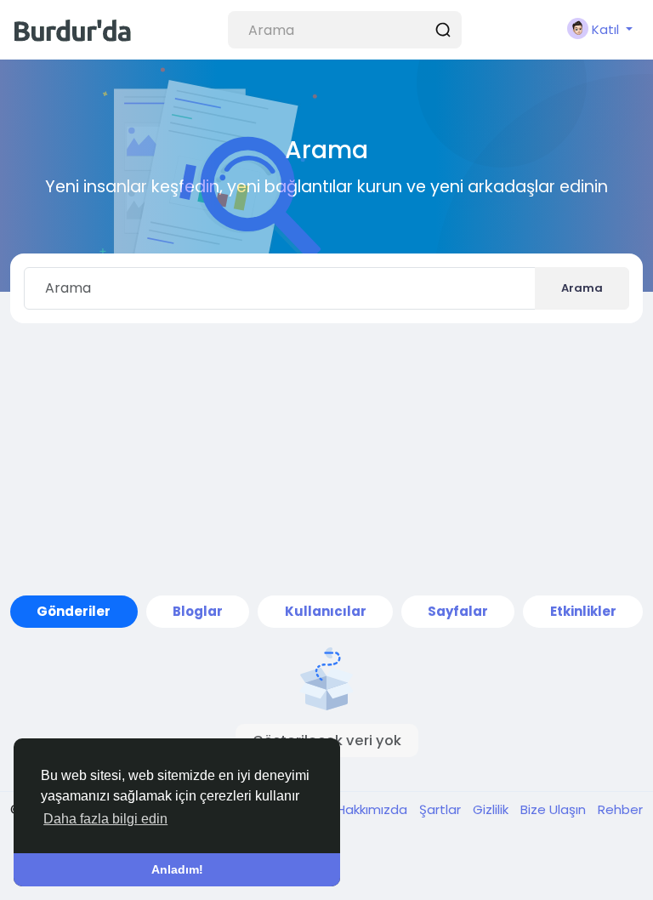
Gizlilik (492, 809)
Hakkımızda (374, 809)
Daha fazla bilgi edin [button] (105, 819)
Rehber (620, 809)
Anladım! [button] (177, 869)
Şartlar (441, 809)
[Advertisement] (326, 459)
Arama (582, 288)
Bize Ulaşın (554, 809)
